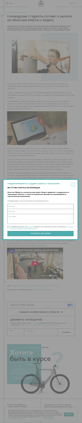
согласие (30, 227)
